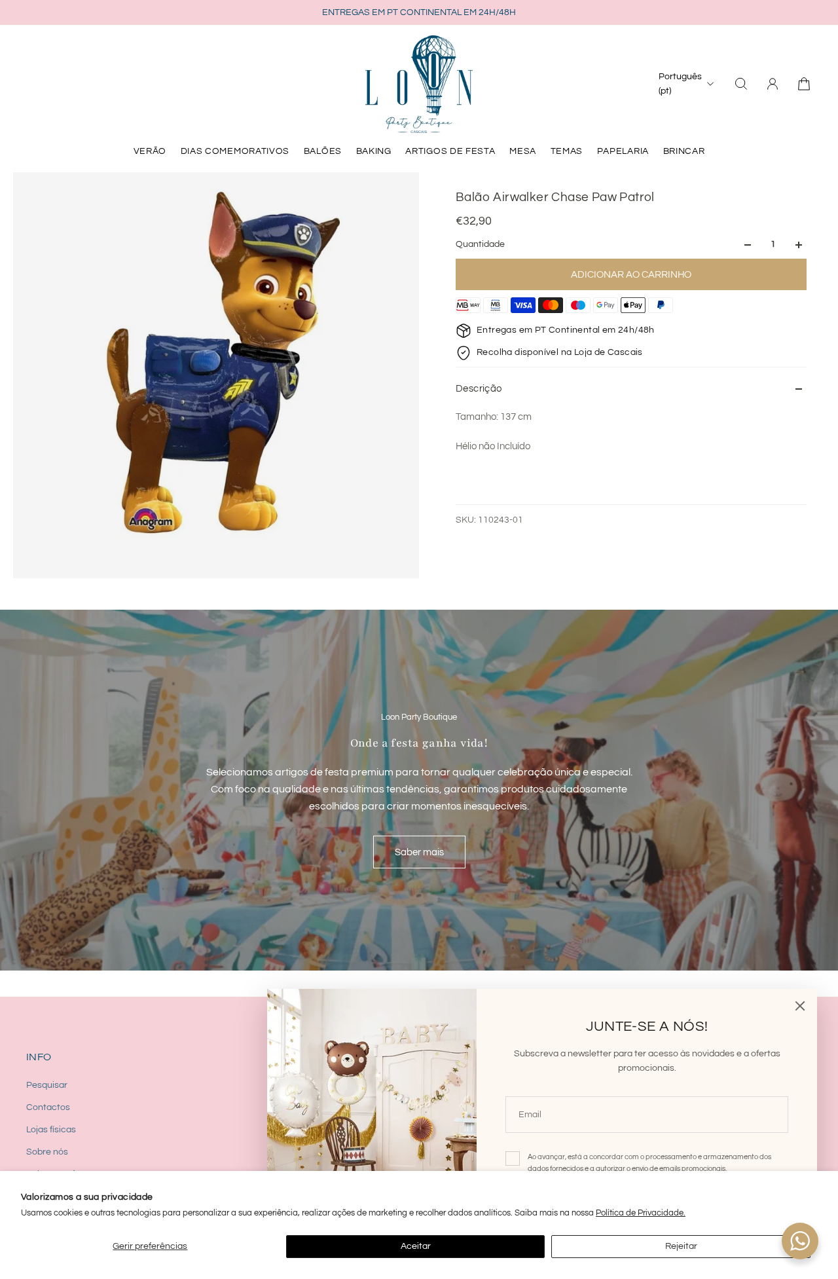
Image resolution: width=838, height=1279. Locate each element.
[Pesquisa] (741, 83)
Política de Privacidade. (640, 1212)
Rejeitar (681, 1246)
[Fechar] (800, 1006)
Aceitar (416, 1246)
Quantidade (480, 245)
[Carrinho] (804, 83)
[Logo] (419, 83)
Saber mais (419, 852)
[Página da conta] (772, 83)
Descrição (479, 389)
